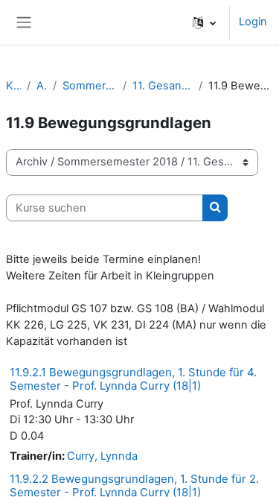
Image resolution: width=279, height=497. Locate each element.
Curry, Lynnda (102, 456)
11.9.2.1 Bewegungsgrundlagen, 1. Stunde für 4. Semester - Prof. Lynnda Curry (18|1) (133, 379)
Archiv (42, 85)
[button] (204, 22)
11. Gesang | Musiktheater (162, 85)
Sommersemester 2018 (89, 85)
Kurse (13, 85)
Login (253, 21)
